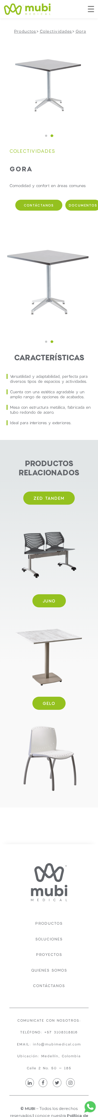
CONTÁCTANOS (39, 205)
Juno (49, 600)
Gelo (49, 703)
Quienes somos (49, 970)
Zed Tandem (49, 498)
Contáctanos (49, 985)
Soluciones (49, 939)
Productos (49, 923)
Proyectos (49, 954)
